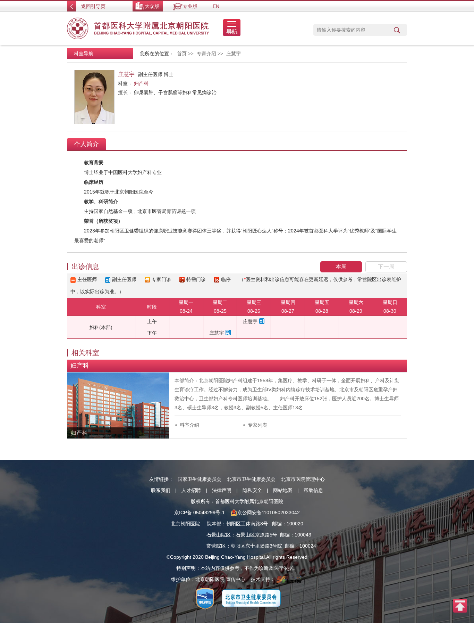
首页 (182, 53)
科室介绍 (189, 425)
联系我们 (160, 490)
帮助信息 (313, 490)
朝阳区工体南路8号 (247, 523)
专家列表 (257, 425)
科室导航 (83, 53)
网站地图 (283, 490)
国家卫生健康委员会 (199, 479)
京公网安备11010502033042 (268, 512)
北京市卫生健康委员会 (251, 479)
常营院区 (216, 546)
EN (216, 6)
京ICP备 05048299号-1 (199, 512)
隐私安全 (252, 490)
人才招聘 (191, 490)
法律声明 (221, 490)
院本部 (214, 523)
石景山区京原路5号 (256, 535)
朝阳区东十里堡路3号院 (256, 546)
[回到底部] (460, 605)
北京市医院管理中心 (303, 479)
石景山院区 (218, 535)
